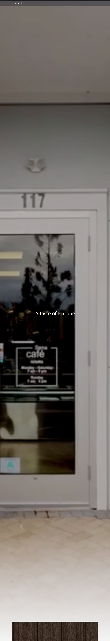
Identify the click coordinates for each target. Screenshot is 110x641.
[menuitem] (64, 3)
